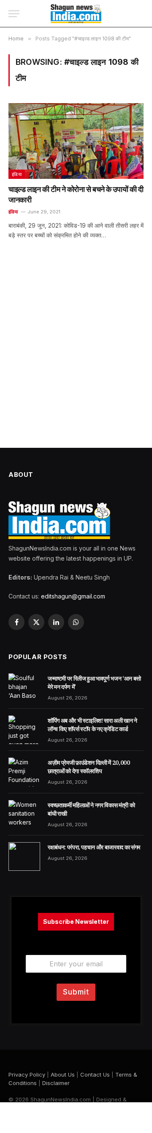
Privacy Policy (26, 1074)
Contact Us (95, 1074)
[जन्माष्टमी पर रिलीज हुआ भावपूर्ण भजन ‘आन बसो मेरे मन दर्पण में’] (24, 687)
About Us (63, 1074)
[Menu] (13, 13)
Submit (76, 992)
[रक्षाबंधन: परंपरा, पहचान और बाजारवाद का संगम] (24, 856)
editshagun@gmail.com (73, 596)
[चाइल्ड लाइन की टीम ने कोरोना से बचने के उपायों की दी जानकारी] (76, 141)
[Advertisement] (76, 354)
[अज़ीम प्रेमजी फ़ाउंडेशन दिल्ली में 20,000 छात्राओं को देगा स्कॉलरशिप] (24, 772)
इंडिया (17, 174)
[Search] (139, 13)
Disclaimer (56, 1083)
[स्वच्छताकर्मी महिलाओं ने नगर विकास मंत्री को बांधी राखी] (24, 814)
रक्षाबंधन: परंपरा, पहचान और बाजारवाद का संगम (94, 847)
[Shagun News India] (76, 13)
